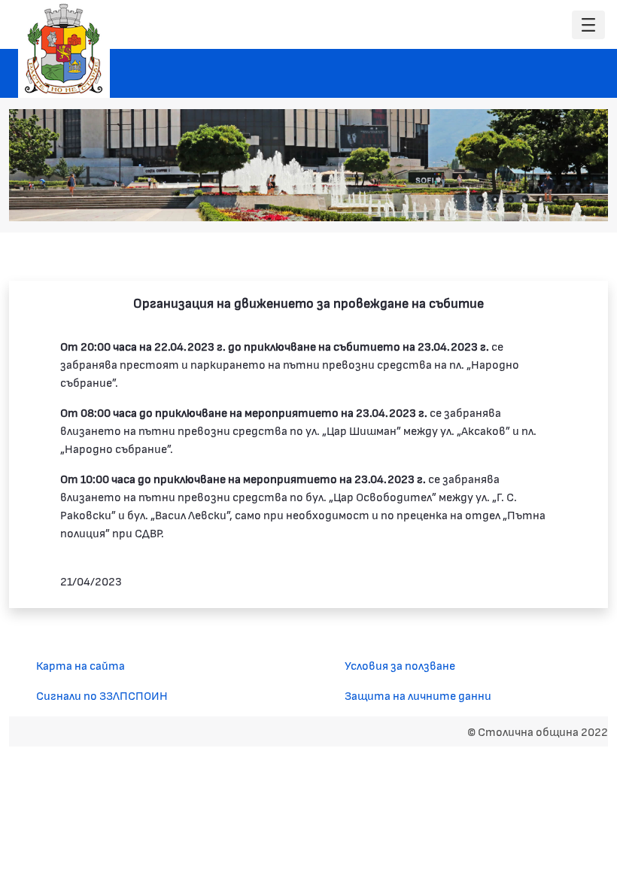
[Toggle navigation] (588, 25)
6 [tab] (555, 199)
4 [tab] (525, 199)
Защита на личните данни (418, 695)
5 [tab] (540, 199)
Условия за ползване (400, 665)
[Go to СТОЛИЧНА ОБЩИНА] (64, 49)
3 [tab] (510, 199)
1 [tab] (480, 199)
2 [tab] (495, 199)
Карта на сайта (80, 665)
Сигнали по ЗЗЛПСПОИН (102, 695)
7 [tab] (570, 199)
